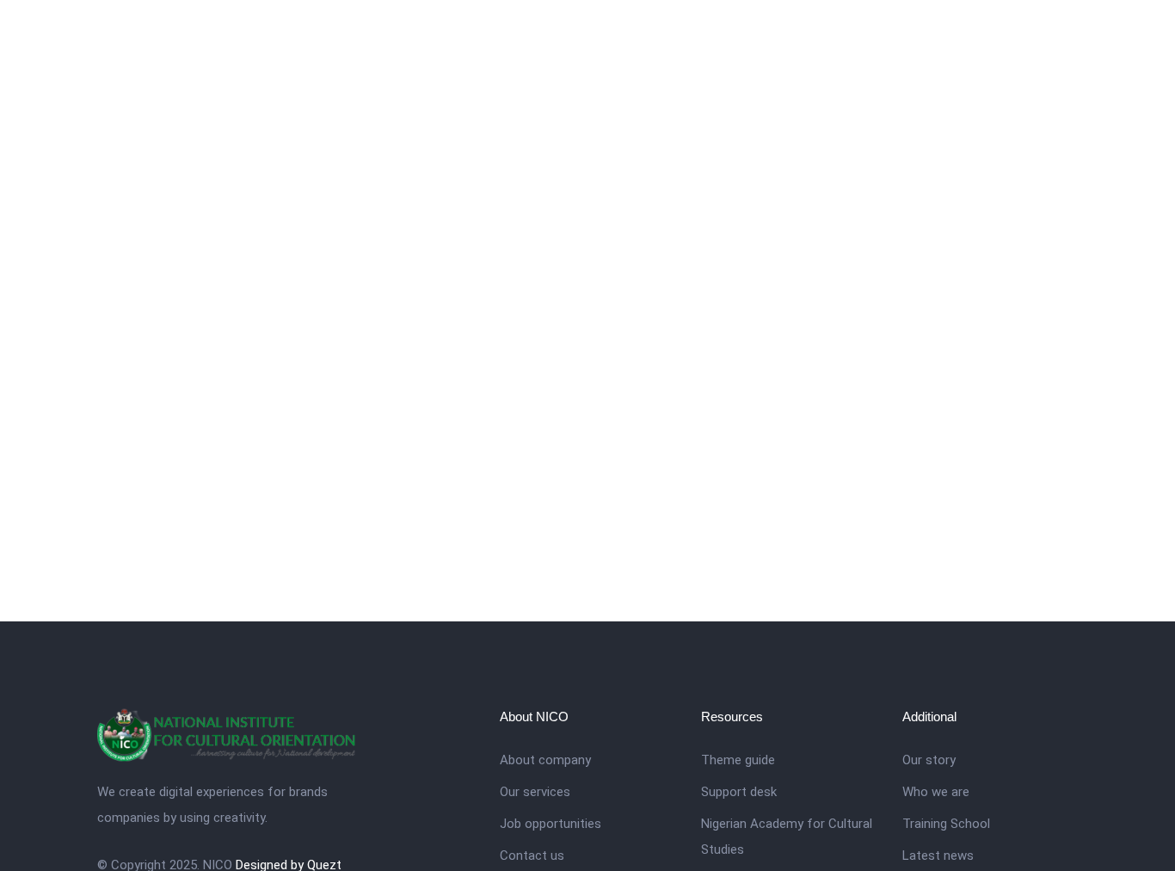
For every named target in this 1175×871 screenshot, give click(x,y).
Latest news (938, 855)
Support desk (739, 792)
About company (545, 760)
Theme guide (738, 760)
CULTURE (793, 34)
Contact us (532, 855)
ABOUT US (704, 34)
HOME (624, 34)
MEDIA (1014, 34)
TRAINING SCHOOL (908, 34)
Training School (946, 823)
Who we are (935, 792)
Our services (535, 792)
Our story (929, 760)
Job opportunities (550, 823)
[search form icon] (1070, 35)
